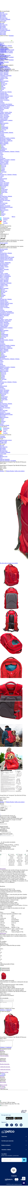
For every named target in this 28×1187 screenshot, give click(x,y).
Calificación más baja (5, 1069)
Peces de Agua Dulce (5, 200)
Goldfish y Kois (4, 199)
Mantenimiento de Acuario (6, 207)
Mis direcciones (3, 18)
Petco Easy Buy (4, 14)
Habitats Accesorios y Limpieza (7, 138)
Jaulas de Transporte (5, 67)
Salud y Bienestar (4, 72)
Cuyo (1, 155)
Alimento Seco (3, 47)
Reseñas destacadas (5, 1064)
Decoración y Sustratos (5, 139)
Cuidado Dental (3, 77)
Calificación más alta (5, 1066)
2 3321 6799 (3, 235)
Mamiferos (2, 150)
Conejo (1, 154)
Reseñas (2, 471)
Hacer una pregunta (5, 970)
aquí (24, 908)
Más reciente (3, 1059)
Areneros (2, 102)
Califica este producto (19, 471)
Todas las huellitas (4, 1054)
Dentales (2, 60)
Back (1, 833)
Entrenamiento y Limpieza (6, 120)
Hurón (1, 157)
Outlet (4, 221)
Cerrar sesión (3, 20)
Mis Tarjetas (3, 16)
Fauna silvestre (3, 178)
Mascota (2, 43)
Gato (1, 90)
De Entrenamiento (4, 56)
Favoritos (5, 223)
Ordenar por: (3, 1058)
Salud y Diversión (4, 184)
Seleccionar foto (4, 1089)
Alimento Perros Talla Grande (7, 49)
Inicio (1, 455)
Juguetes (2, 63)
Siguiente (2, 1075)
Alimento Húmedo (4, 97)
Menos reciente (3, 1085)
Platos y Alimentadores (5, 68)
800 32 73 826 (3, 441)
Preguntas (2, 1076)
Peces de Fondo (3, 203)
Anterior (3, 1073)
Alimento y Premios (14, 151)
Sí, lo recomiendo (4, 998)
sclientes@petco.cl (4, 234)
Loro (1, 177)
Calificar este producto (5, 994)
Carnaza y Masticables (5, 55)
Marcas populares (4, 81)
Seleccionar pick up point (5, 847)
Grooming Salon (4, 227)
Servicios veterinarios (5, 230)
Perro (1, 44)
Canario (2, 176)
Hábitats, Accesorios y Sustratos (7, 159)
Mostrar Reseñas (10, 471)
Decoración (2, 208)
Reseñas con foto (4, 1072)
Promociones (6, 218)
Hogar (1, 64)
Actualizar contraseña (5, 19)
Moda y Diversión (4, 62)
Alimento (9, 45)
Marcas (13, 216)
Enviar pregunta (3, 1048)
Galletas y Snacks (4, 59)
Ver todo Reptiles (4, 132)
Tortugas (2, 134)
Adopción (2, 231)
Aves (1, 173)
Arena (1, 101)
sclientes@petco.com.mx (6, 440)
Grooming (2, 436)
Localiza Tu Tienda (4, 425)
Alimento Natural (4, 48)
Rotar (2, 1105)
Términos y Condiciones (6, 1009)
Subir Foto (3, 1011)
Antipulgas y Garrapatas (5, 75)
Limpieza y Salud (4, 162)
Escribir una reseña (5, 968)
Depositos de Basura (5, 106)
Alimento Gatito (4, 98)
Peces (1, 195)
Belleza (2, 79)
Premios (2, 53)
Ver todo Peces (3, 196)
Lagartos (2, 135)
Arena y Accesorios (4, 100)
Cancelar (9, 1048)
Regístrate (11, 35)
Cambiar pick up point (6, 832)
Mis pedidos (3, 15)
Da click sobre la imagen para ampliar (9, 563)
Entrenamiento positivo (5, 228)
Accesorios (2, 136)
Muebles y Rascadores (5, 113)
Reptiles (2, 131)
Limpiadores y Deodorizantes (7, 105)
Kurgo (1, 469)
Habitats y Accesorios (5, 205)
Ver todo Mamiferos (4, 151)
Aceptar (5, 1105)
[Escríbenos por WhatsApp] (23, 1178)
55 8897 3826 (3, 442)
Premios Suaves (3, 58)
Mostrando (2, 1051)
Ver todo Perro (3, 45)
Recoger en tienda (5, 828)
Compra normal (5, 821)
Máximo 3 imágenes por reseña (7, 1008)
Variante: (2, 804)
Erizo (1, 152)
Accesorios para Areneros (6, 104)
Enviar (8, 1011)
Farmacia (5, 219)
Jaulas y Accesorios (4, 182)
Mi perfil (2, 12)
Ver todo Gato (3, 91)
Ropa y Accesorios (4, 70)
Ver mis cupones (4, 243)
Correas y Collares (4, 71)
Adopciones (3, 437)
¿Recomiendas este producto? (7, 995)
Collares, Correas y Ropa (6, 112)
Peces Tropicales (4, 197)
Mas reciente (2, 1080)
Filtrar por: (2, 1053)
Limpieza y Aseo (4, 78)
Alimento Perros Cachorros (6, 52)
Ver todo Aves (3, 174)
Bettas (1, 201)
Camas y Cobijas (4, 66)
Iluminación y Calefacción (6, 140)
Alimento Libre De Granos (6, 51)
